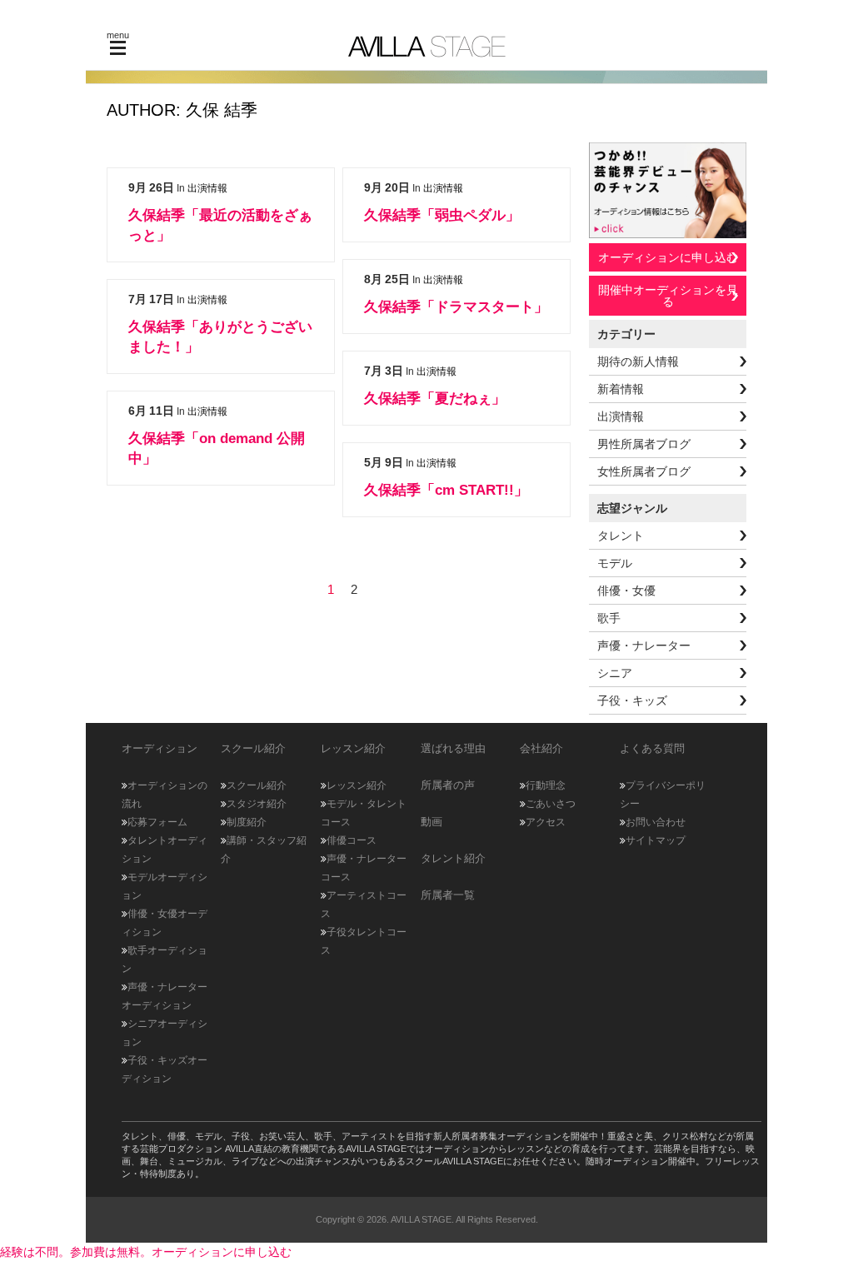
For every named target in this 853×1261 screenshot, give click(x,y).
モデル (614, 563)
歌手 (609, 618)
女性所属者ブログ (644, 471)
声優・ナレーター (644, 645)
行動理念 (546, 785)
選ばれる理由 (453, 748)
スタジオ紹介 (257, 804)
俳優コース (352, 840)
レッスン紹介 (357, 785)
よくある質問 (652, 748)
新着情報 (620, 389)
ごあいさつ (551, 804)
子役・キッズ (632, 700)
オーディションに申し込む (668, 257)
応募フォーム (157, 822)
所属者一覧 (448, 895)
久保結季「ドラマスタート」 (456, 307)
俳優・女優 (626, 590)
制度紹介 (247, 822)
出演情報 (207, 188)
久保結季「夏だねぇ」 (435, 398)
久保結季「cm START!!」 (446, 490)
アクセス (546, 822)
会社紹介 (541, 748)
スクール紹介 (257, 785)
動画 (431, 821)
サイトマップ (656, 840)
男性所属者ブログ (644, 444)
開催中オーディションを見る (668, 295)
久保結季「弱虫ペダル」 (442, 215)
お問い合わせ (656, 822)
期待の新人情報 (638, 361)
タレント (620, 535)
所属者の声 (448, 785)
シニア (614, 673)
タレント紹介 (453, 858)
